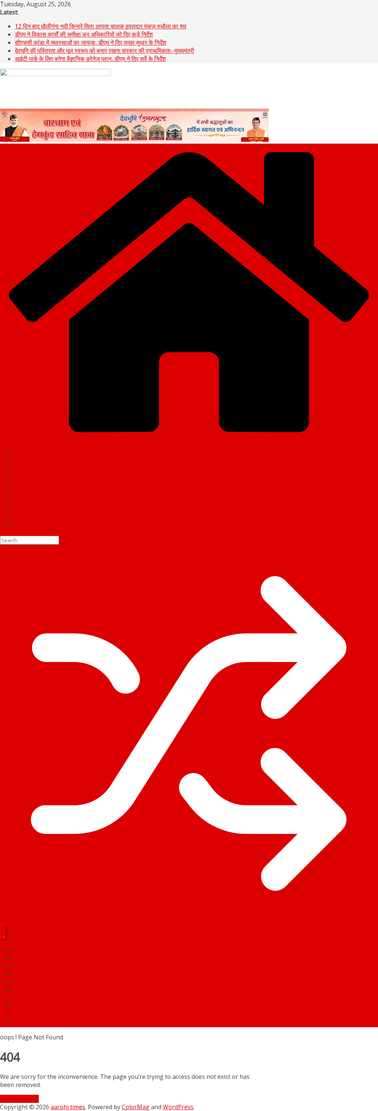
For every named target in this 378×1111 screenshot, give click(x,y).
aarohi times (68, 1107)
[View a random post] (189, 920)
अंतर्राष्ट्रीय (26, 477)
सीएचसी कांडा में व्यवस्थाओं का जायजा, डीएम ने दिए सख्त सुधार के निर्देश (90, 42)
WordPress (178, 1107)
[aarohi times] (189, 439)
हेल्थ (19, 509)
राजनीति (23, 453)
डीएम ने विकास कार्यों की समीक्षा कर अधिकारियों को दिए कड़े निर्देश (84, 34)
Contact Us (30, 526)
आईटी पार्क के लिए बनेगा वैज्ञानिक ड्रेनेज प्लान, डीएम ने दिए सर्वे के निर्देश (90, 59)
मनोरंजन (23, 518)
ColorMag (136, 1107)
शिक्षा (20, 501)
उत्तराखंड (24, 461)
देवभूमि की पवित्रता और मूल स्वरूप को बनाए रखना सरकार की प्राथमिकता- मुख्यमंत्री (104, 51)
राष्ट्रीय (23, 469)
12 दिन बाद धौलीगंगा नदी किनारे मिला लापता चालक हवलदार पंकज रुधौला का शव (100, 26)
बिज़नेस (23, 485)
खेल (19, 493)
